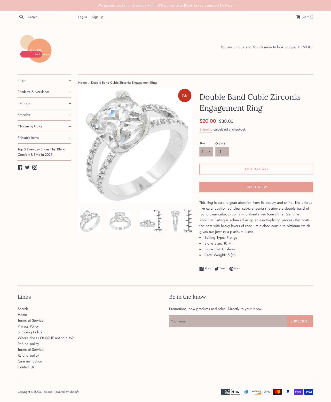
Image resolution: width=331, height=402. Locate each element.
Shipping (206, 129)
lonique (47, 392)
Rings (44, 80)
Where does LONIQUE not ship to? (46, 338)
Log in (82, 17)
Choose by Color (44, 126)
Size (202, 143)
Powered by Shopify (66, 392)
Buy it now (256, 187)
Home (22, 314)
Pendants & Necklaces (44, 91)
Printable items (44, 137)
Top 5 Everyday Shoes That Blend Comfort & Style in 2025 (41, 152)
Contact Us (26, 367)
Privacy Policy (28, 326)
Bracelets (44, 114)
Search (23, 309)
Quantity (220, 143)
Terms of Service (30, 320)
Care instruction (30, 361)
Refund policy (28, 343)
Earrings (44, 103)
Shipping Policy (30, 332)
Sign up (97, 17)
